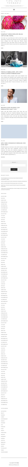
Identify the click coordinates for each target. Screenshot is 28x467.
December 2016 (4, 400)
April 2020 (3, 330)
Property (3, 444)
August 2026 (3, 196)
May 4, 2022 (3, 140)
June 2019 (3, 350)
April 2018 (3, 377)
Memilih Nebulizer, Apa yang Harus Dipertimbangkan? (12, 72)
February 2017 (4, 398)
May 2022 (3, 285)
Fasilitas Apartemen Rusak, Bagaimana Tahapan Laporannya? (14, 181)
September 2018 (4, 367)
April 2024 (3, 244)
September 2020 (4, 320)
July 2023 (3, 260)
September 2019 (4, 344)
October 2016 (4, 404)
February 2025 (4, 225)
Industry (3, 434)
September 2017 (4, 390)
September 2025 (4, 211)
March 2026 (3, 200)
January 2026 (4, 204)
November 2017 (4, 387)
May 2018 (3, 375)
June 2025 (3, 217)
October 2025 (4, 209)
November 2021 (4, 297)
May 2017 (3, 394)
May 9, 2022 (3, 105)
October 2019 (4, 342)
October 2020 (4, 318)
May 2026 (3, 198)
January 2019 (4, 359)
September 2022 (4, 277)
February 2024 (4, 248)
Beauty (2, 413)
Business (3, 415)
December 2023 (4, 250)
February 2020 (4, 334)
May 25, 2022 (3, 31)
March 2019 (3, 355)
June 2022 (3, 283)
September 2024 (4, 235)
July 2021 (3, 305)
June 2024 (3, 241)
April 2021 (3, 309)
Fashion (2, 420)
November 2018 (4, 363)
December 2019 (4, 338)
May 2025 (3, 219)
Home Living (3, 432)
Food (2, 428)
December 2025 (4, 206)
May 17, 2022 (3, 69)
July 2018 (3, 371)
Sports (2, 446)
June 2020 (3, 326)
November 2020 (4, 316)
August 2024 (3, 237)
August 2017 (3, 392)
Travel (2, 450)
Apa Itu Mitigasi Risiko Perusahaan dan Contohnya (12, 183)
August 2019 (3, 346)
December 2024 (4, 229)
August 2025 (3, 213)
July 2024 (3, 239)
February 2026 (4, 202)
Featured (3, 422)
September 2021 (4, 301)
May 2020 (3, 328)
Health (2, 85)
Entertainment (4, 418)
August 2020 (3, 322)
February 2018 (4, 381)
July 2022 (3, 281)
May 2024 (3, 242)
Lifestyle (3, 440)
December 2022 (4, 272)
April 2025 (3, 221)
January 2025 (4, 227)
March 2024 (3, 246)
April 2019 (3, 353)
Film (2, 424)
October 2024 (4, 233)
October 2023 (4, 254)
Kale (18, 462)
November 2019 (4, 340)
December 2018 (4, 361)
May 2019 (3, 351)
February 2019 (4, 357)
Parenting (3, 442)
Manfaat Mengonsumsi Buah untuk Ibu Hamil (12, 34)
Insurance (3, 436)
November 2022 (4, 274)
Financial (3, 426)
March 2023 (3, 266)
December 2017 (4, 385)
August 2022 (3, 279)
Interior (3, 438)
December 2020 (4, 314)
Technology (4, 448)
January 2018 (4, 383)
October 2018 (4, 365)
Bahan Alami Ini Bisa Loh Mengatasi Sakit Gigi (10, 108)
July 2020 (3, 324)
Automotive (3, 411)
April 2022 (3, 287)
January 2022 (4, 293)
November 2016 (4, 402)
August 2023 (3, 258)
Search (14, 169)
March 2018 (3, 379)
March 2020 (3, 332)
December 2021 (4, 295)
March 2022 (3, 289)
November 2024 (4, 231)
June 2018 (3, 373)
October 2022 (4, 276)
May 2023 (3, 262)
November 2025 (4, 207)
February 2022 (4, 291)
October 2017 (4, 389)
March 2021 (3, 311)
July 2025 (3, 215)
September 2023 (4, 256)
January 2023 (4, 270)
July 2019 (3, 348)
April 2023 (3, 264)
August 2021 (3, 303)
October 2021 (4, 299)
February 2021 (4, 313)
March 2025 (3, 223)
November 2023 (4, 252)
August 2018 (3, 369)
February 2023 (4, 268)
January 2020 (4, 336)
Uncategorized (4, 452)
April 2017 (3, 396)
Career (2, 416)
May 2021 (3, 307)
